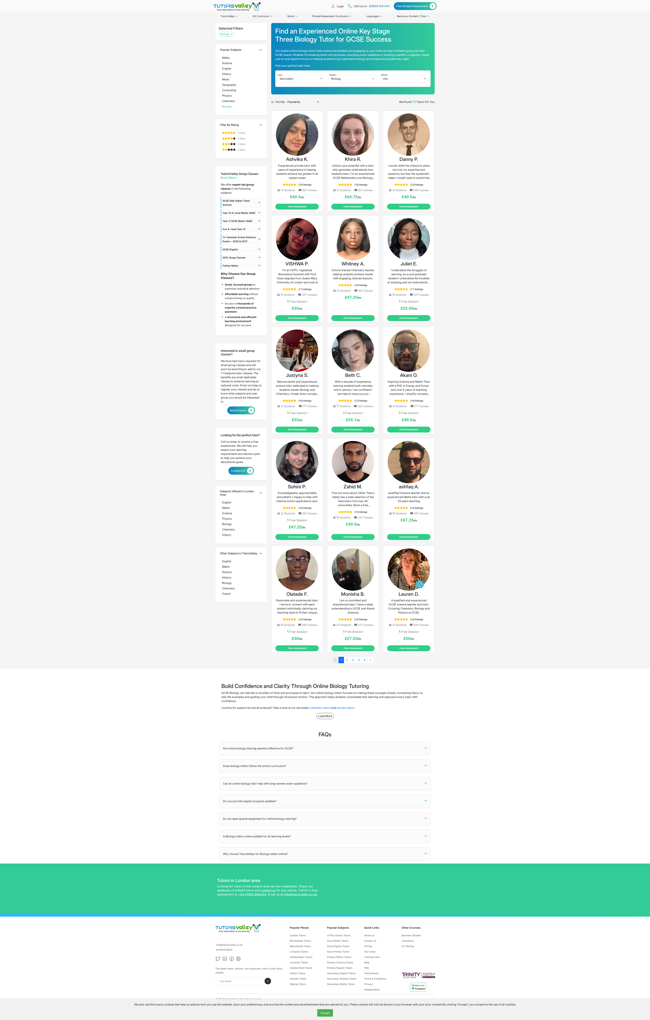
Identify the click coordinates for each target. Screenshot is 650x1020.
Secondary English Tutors (341, 973)
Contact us (370, 940)
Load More (325, 716)
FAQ (366, 967)
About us (369, 935)
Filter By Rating (229, 125)
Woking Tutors (298, 984)
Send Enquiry (238, 410)
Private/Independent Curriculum (330, 16)
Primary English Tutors (339, 967)
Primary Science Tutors (340, 962)
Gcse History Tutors (338, 951)
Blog (366, 962)
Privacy (368, 984)
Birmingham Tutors (300, 940)
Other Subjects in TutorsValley (238, 553)
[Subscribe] (268, 981)
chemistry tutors (320, 707)
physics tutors (345, 707)
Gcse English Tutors (338, 946)
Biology (225, 34)
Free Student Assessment (412, 6)
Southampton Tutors (301, 957)
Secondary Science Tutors (341, 978)
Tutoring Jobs (372, 957)
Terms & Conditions (375, 978)
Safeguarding (372, 989)
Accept (325, 1013)
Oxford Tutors (297, 973)
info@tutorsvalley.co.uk (300, 894)
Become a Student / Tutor (411, 16)
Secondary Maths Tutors (341, 984)
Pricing (368, 946)
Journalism (408, 940)
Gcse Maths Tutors (337, 940)
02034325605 (224, 949)
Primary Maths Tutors (339, 957)
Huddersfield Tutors (301, 967)
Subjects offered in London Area (237, 493)
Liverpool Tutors (299, 951)
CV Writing (408, 946)
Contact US (238, 470)
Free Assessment (297, 206)
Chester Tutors (298, 978)
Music (290, 16)
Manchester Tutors (300, 946)
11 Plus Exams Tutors (339, 935)
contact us (268, 890)
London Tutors (298, 935)
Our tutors (370, 951)
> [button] (370, 660)
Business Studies (411, 935)
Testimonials (371, 973)
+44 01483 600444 (252, 894)
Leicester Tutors (299, 962)
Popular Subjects (230, 49)
